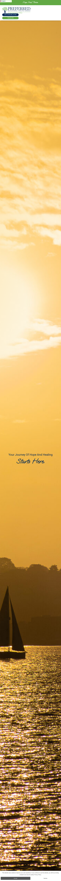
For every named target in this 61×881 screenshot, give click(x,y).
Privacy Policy (37, 874)
